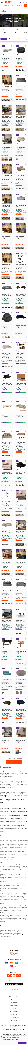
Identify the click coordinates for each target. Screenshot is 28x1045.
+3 (25, 603)
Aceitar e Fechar (22, 1042)
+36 (25, 218)
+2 (13, 485)
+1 (11, 455)
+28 (11, 307)
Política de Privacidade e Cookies (10, 1039)
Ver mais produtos (14, 762)
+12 (25, 129)
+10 (25, 70)
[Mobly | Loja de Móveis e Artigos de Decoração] (7, 2)
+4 (25, 188)
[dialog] (14, 1038)
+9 (11, 129)
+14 (11, 366)
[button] (10, 39)
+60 (11, 99)
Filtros (4, 38)
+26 (25, 99)
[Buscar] (25, 5)
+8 (25, 514)
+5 (25, 544)
